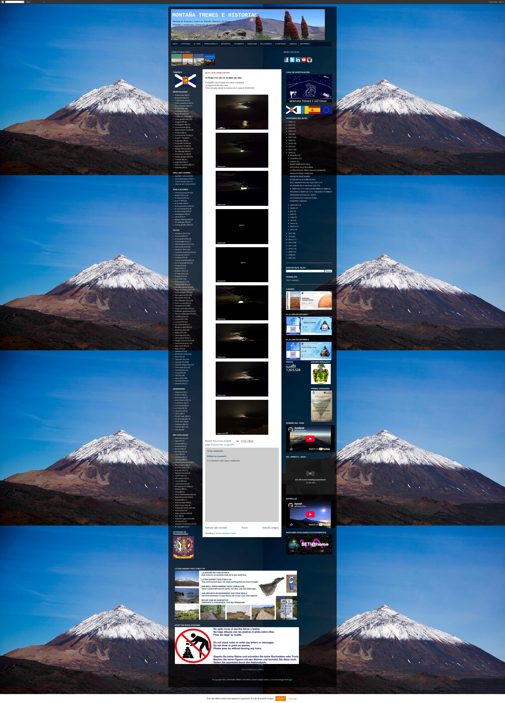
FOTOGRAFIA (239, 44)
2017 (290, 150)
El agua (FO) (179, 276)
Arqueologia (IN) (181, 95)
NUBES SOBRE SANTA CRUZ (300, 164)
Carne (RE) (178, 454)
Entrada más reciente (216, 527)
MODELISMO (252, 44)
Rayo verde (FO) (181, 346)
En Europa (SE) (180, 397)
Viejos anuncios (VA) (182, 513)
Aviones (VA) (179, 446)
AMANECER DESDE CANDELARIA (301, 173)
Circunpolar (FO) (181, 255)
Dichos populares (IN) (183, 103)
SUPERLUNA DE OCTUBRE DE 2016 (302, 179)
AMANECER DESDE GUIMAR (300, 176)
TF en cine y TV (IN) (182, 154)
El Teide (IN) (179, 108)
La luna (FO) (229, 444)
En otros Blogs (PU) (182, 209)
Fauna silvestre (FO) (182, 292)
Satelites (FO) (180, 351)
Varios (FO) (179, 378)
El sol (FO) (178, 279)
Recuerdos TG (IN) (181, 146)
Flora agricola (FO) (182, 295)
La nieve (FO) (179, 322)
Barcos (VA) (179, 449)
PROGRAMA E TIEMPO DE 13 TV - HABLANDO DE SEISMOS (311, 192)
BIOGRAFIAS (226, 44)
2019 (290, 143)
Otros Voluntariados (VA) (184, 494)
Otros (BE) (178, 492)
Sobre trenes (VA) (181, 505)
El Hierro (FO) (180, 271)
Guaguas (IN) (179, 122)
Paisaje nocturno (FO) (183, 340)
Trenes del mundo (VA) (183, 508)
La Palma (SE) (180, 408)
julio (292, 211)
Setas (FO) (178, 357)
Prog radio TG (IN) (181, 143)
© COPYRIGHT (280, 44)
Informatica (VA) (181, 478)
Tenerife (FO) (180, 362)
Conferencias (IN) (181, 100)
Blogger (289, 680)
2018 (290, 146)
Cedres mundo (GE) (182, 181)
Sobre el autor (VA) (182, 502)
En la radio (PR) (180, 203)
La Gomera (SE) (180, 403)
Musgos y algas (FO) (182, 327)
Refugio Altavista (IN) (182, 149)
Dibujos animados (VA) (183, 462)
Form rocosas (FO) (182, 303)
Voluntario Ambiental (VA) (184, 524)
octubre (293, 161)
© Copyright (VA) (181, 527)
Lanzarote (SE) (180, 411)
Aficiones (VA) (180, 438)
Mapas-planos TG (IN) (183, 130)
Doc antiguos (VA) (181, 465)
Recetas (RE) (179, 500)
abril (292, 220)
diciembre (294, 155)
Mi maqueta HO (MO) (183, 486)
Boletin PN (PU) (180, 195)
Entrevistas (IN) (180, 111)
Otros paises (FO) (181, 338)
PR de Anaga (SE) (181, 419)
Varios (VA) (179, 510)
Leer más (293, 698)
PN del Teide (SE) (181, 416)
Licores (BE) (179, 481)
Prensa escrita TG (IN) (183, 135)
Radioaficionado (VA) (183, 497)
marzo (293, 223)
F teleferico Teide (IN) (183, 116)
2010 (290, 249)
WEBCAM (293, 44)
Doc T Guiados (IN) (182, 106)
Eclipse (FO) (179, 268)
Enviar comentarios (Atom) (226, 533)
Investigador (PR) (181, 214)
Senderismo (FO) (181, 354)
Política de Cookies (255, 669)
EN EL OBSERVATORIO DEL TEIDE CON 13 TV (306, 182)
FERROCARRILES (211, 44)
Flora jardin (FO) (181, 298)
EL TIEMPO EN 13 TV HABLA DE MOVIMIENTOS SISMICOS (310, 189)
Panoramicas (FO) (181, 343)
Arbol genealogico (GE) (183, 179)
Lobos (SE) (179, 413)
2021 (290, 137)
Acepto (280, 698)
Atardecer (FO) (180, 249)
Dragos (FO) (179, 265)
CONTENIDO (185, 44)
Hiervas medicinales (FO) (184, 314)
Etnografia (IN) (180, 114)
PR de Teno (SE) (180, 421)
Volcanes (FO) (180, 383)
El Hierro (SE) (179, 395)
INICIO (175, 44)
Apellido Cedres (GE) (182, 176)
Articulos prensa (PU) (183, 193)
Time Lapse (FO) (181, 367)
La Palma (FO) (180, 316)
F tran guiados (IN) (181, 119)
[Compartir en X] (247, 441)
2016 (290, 153)
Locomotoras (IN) (181, 127)
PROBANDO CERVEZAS (298, 201)
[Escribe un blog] (244, 441)
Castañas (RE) (180, 457)
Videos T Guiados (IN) (183, 165)
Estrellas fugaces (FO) (183, 287)
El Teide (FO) (179, 274)
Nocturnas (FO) (180, 330)
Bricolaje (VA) (180, 452)
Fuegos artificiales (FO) (183, 308)
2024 (290, 128)
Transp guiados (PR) (182, 225)
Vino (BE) (178, 516)
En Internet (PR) (180, 198)
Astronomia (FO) (181, 247)
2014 (290, 236)
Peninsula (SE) (180, 424)
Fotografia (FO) (217, 444)
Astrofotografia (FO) (182, 244)
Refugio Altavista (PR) (182, 219)
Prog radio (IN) (180, 141)
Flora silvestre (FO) (182, 300)
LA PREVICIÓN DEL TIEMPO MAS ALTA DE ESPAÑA (308, 170)
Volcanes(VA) (180, 521)
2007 (290, 258)
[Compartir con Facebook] (249, 441)
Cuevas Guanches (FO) (183, 260)
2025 (290, 125)
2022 (290, 134)
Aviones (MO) (180, 444)
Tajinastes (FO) (180, 359)
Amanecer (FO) (180, 233)
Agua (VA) (178, 441)
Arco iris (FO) (180, 236)
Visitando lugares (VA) (183, 519)
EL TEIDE (197, 44)
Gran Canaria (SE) (181, 400)
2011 (290, 246)
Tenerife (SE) (179, 427)
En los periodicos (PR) (183, 206)
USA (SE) (178, 430)
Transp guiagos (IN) (182, 157)
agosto (293, 208)
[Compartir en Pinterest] (252, 441)
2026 (290, 122)
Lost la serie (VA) (181, 484)
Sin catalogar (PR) (181, 222)
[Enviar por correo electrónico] (242, 441)
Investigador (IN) (181, 124)
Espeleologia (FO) (181, 284)
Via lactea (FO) (180, 381)
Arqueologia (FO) (181, 241)
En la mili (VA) (180, 470)
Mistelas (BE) (179, 489)
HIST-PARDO (305, 44)
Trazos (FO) (179, 373)
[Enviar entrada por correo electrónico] (237, 441)
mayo (292, 217)
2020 (290, 140)
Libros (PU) (179, 217)
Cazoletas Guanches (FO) (184, 252)
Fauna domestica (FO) (183, 290)
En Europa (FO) (180, 282)
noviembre (294, 158)
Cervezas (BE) (180, 460)
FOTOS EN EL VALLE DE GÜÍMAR (301, 167)
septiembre (294, 205)
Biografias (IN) (180, 98)
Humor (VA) (179, 476)
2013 (290, 239)
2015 (290, 233)
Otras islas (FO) (180, 335)
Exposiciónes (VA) (181, 473)
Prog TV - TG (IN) (181, 138)
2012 (290, 242)
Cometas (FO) (180, 257)
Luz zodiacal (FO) (181, 324)
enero (292, 229)
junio (292, 214)
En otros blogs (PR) (182, 211)
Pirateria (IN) (179, 133)
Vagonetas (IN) (180, 162)
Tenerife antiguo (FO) (183, 365)
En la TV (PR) (179, 201)
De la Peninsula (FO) (182, 263)
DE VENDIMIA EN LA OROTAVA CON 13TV (305, 186)
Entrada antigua (270, 527)
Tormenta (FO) (180, 370)
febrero (293, 226)
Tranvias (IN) (179, 159)
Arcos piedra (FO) (181, 239)
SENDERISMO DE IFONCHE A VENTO (303, 195)
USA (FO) (178, 375)
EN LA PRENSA (266, 44)
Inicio (245, 527)
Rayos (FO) (179, 349)
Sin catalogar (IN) (181, 151)
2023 (290, 131)
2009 (290, 252)
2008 (290, 255)
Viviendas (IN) (180, 167)
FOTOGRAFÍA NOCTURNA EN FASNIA (303, 198)
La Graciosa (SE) (181, 405)
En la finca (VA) (180, 468)
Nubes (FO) (179, 332)
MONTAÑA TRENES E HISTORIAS (215, 15)
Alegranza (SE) (180, 392)
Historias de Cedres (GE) (184, 184)
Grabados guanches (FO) (184, 311)
